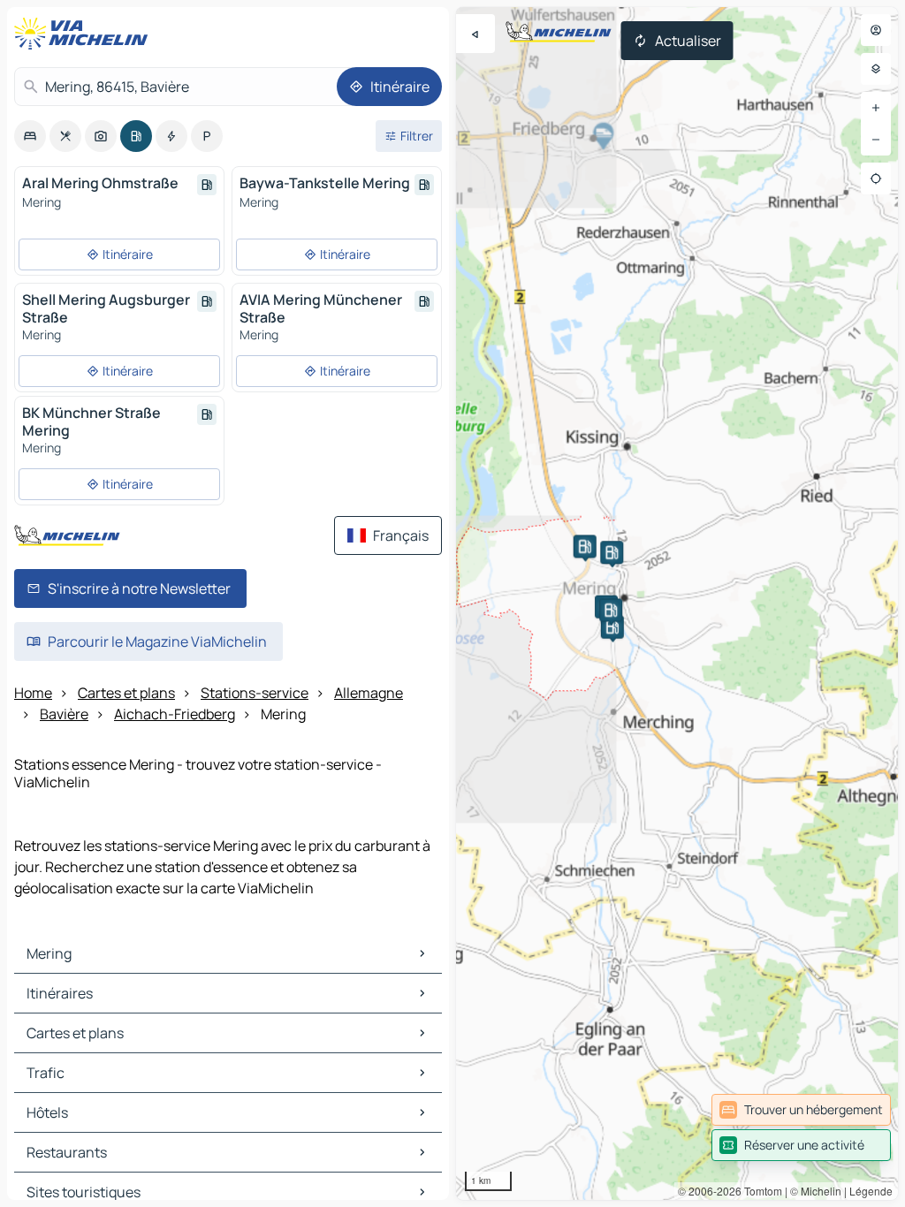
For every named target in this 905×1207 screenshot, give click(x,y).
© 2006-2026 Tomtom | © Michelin (759, 1190)
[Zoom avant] (876, 108)
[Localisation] (876, 178)
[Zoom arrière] (876, 140)
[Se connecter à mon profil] (876, 30)
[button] (585, 546)
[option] (30, 136)
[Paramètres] (876, 69)
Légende (871, 1190)
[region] (677, 603)
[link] (801, 1110)
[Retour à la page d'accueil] (85, 33)
